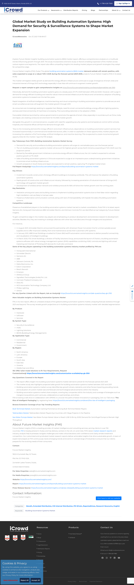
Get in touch (104, 547)
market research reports (102, 431)
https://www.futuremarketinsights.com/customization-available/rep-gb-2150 (58, 373)
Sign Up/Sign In (124, 3)
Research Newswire (104, 506)
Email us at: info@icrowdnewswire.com (113, 550)
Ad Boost (72, 537)
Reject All (25, 580)
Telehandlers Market (21, 413)
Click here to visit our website (108, 498)
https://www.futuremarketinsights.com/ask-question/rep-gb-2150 (86, 293)
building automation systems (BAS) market (67, 71)
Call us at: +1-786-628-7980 (109, 553)
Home (39, 534)
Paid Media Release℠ (76, 534)
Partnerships (103, 10)
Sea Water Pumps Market (23, 417)
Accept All (35, 580)
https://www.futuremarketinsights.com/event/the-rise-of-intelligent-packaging (84, 400)
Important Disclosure (96, 581)
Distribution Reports (70, 10)
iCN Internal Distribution (62, 506)
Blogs (93, 10)
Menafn (29, 506)
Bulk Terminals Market (21, 409)
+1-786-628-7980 (106, 3)
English (116, 506)
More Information (10, 580)
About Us (115, 10)
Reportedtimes (89, 506)
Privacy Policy (72, 581)
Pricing (84, 10)
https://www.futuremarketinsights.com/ (35, 479)
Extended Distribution (42, 506)
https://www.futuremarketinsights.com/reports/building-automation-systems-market (64, 167)
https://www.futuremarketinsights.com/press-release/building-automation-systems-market (67, 488)
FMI (22, 431)
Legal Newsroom (43, 545)
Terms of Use (83, 581)
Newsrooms (55, 10)
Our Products (42, 10)
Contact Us (126, 10)
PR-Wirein (78, 506)
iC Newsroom (42, 541)
